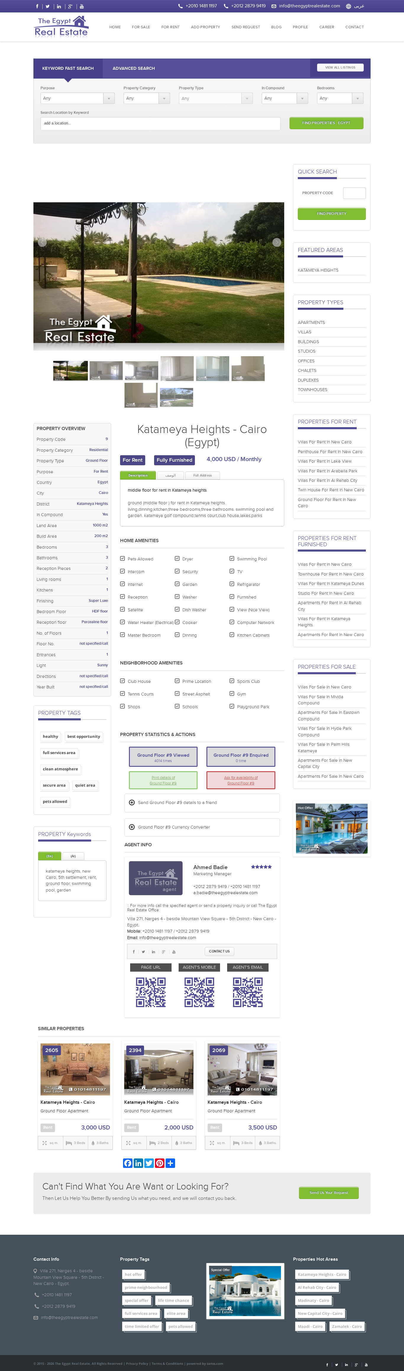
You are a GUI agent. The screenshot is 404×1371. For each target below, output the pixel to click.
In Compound (273, 88)
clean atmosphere (60, 769)
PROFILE (300, 27)
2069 (218, 1050)
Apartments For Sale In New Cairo (331, 776)
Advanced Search (134, 68)
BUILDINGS (308, 341)
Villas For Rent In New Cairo (325, 442)
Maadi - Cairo (310, 1326)
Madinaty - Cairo (313, 1300)
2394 (135, 1050)
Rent (47, 1127)
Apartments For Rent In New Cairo (331, 634)
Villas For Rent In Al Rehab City (327, 480)
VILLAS (304, 332)
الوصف (170, 475)
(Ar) (73, 856)
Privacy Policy (137, 1363)
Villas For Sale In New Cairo (324, 687)
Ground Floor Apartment (64, 1111)
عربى (359, 6)
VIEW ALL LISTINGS (340, 67)
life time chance (173, 1300)
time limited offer (142, 1326)
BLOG (276, 27)
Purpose (48, 88)
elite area (176, 1313)
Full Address (202, 475)
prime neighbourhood (146, 1287)
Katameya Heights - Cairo (322, 1274)
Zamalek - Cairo (347, 1326)
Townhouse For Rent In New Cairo (331, 574)
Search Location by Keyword (65, 112)
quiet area (85, 785)
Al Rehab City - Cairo (317, 1287)
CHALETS (307, 370)
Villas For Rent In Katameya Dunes (331, 583)
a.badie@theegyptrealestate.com (225, 892)
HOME (115, 27)
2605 (51, 1050)
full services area (59, 752)
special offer (136, 1300)
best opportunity (83, 736)
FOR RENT (170, 27)
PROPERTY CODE (317, 193)
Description (138, 475)
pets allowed (55, 801)
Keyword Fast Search (68, 68)
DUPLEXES (308, 380)
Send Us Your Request (329, 1192)
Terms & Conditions (167, 1363)
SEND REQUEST (246, 27)
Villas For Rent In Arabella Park (328, 471)
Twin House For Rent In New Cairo (331, 489)
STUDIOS (307, 351)
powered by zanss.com (205, 1363)
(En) (49, 856)
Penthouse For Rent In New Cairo (330, 451)
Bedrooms (325, 88)
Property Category (140, 88)
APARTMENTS (311, 322)
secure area (54, 785)
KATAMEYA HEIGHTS (318, 270)
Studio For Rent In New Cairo (326, 593)
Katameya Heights (60, 1102)
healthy (50, 736)
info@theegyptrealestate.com (309, 6)
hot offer (133, 1274)
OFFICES (306, 361)
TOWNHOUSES (312, 389)
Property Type (191, 88)
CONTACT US (219, 951)
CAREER (326, 27)
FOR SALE (141, 27)
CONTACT (354, 27)
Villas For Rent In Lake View (325, 461)
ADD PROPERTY (205, 27)
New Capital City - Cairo (320, 1313)
